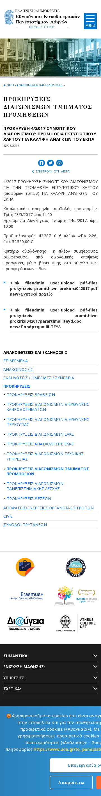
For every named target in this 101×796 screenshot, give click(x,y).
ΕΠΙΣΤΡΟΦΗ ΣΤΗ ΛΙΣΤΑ (53, 171)
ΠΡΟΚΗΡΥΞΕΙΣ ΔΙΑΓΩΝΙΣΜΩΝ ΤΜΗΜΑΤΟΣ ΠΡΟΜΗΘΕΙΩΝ (47, 471)
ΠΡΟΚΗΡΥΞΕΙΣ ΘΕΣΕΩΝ (28, 498)
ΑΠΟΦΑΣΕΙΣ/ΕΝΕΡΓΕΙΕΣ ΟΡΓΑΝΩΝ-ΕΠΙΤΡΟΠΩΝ (48, 507)
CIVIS (8, 516)
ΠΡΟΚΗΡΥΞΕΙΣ (16, 386)
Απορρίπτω (71, 782)
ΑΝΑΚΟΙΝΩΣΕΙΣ (18, 369)
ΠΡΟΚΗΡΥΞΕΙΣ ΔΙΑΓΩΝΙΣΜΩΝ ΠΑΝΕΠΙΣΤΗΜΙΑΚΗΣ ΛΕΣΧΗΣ (34, 486)
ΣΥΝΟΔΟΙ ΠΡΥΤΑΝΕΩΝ (25, 524)
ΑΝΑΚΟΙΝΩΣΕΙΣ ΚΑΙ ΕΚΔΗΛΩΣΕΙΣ (40, 85)
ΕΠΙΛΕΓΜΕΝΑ (15, 360)
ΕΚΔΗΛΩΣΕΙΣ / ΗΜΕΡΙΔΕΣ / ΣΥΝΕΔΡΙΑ (38, 377)
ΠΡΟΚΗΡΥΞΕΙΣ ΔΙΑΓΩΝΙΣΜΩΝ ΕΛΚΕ (40, 434)
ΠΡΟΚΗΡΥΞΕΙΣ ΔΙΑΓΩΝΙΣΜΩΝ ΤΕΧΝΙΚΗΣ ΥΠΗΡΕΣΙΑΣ (45, 456)
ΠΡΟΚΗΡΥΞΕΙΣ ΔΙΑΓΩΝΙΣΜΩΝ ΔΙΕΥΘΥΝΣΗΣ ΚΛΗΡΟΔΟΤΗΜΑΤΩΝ (47, 407)
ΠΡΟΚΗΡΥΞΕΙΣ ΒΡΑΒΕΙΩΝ (30, 394)
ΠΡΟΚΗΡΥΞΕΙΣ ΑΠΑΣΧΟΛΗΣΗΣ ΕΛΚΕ (40, 444)
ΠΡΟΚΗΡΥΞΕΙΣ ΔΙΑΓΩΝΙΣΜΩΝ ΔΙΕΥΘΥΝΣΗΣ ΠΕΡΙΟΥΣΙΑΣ (47, 422)
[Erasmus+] (25, 597)
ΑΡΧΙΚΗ (8, 85)
